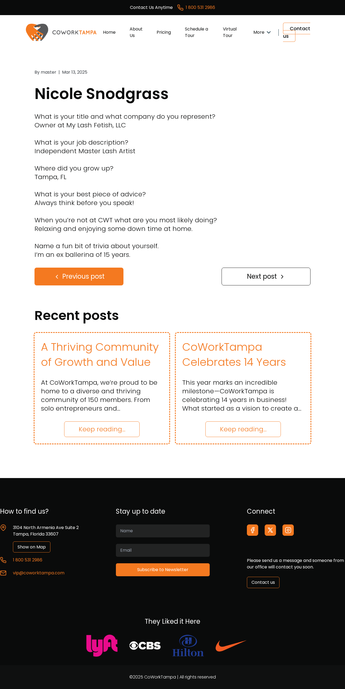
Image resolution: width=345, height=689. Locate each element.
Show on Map (32, 547)
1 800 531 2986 (200, 7)
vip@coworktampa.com (38, 573)
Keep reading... (102, 429)
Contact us (296, 32)
